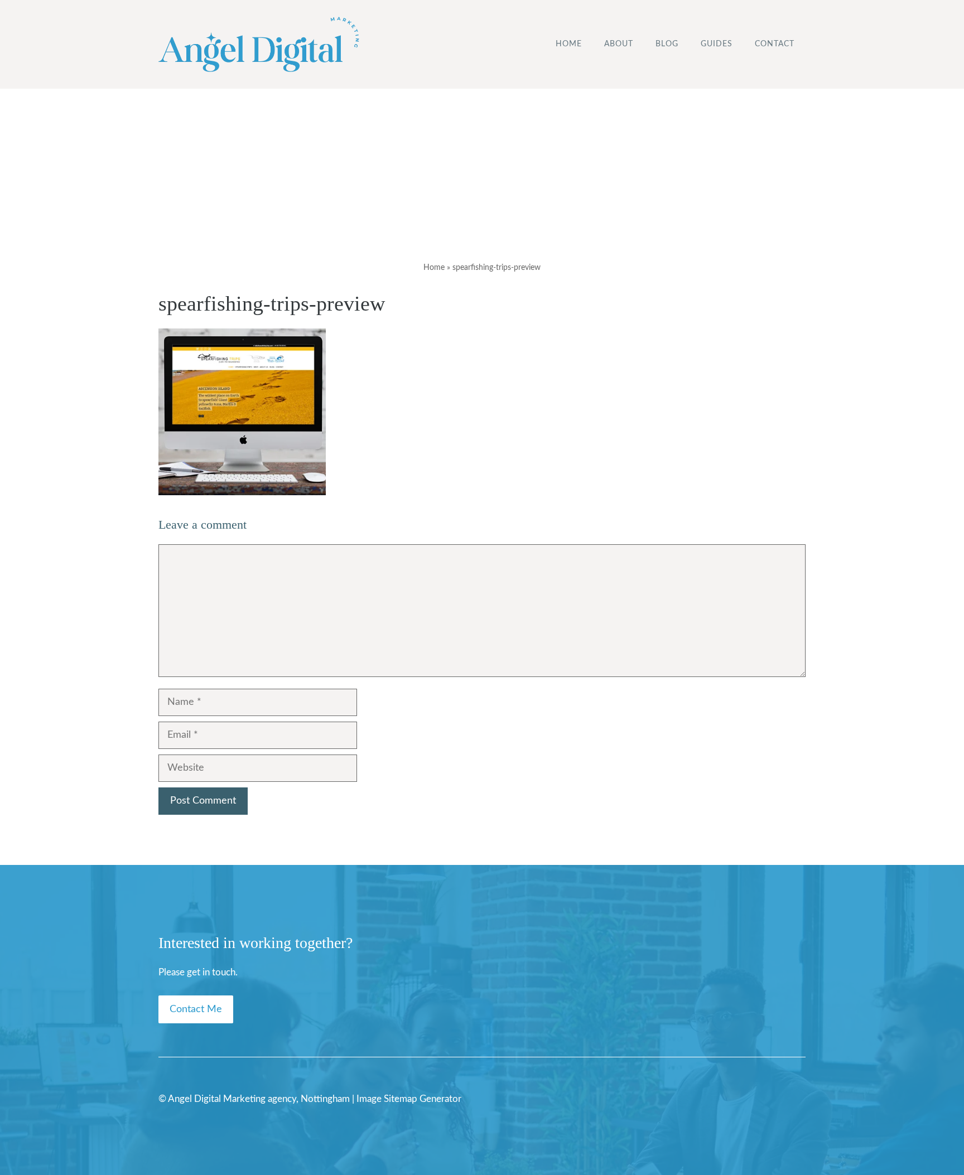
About (618, 44)
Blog (666, 44)
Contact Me (196, 1009)
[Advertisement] (482, 172)
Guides (716, 44)
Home (569, 44)
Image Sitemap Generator (408, 1099)
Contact (774, 44)
